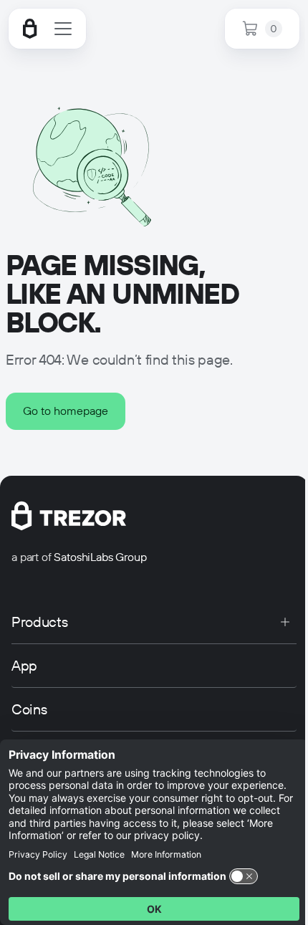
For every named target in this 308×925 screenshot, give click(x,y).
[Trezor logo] (30, 29)
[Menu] (63, 28)
